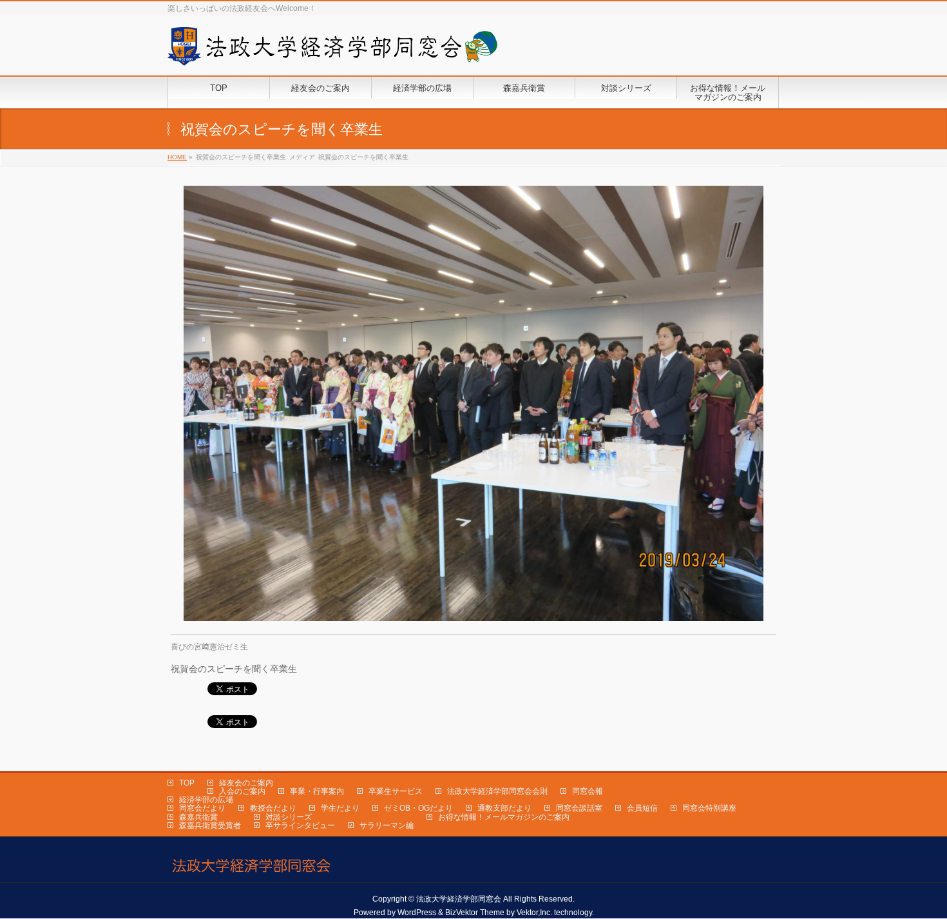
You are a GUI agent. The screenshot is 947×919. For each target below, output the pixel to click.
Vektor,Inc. (534, 912)
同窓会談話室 (579, 808)
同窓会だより (202, 808)
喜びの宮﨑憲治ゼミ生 (209, 646)
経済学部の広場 (206, 799)
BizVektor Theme (474, 912)
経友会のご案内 (246, 782)
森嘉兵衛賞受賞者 (210, 825)
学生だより (340, 808)
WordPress (416, 912)
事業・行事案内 (317, 791)
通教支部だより (504, 808)
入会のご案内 (242, 791)
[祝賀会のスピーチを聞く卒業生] (474, 403)
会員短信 (642, 808)
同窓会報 (587, 791)
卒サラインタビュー (300, 825)
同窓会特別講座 (709, 808)
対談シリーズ (288, 817)
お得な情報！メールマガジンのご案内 (503, 817)
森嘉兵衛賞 (198, 817)
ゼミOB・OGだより (418, 808)
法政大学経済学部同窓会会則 (497, 791)
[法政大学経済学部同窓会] (332, 51)
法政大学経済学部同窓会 (458, 899)
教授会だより (273, 808)
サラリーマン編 (386, 825)
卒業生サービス (395, 791)
